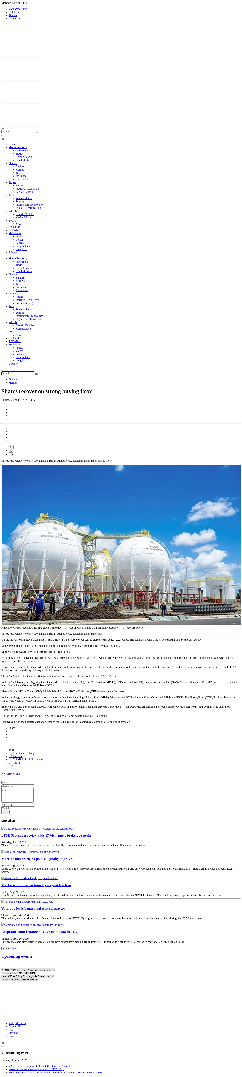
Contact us (14, 18)
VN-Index (14, 762)
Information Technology (29, 204)
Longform (21, 249)
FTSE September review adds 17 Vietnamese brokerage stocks (46, 835)
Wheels (13, 210)
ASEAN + (15, 230)
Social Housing (24, 191)
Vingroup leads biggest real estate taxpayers (33, 908)
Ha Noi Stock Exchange (22, 753)
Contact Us (15, 1026)
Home (12, 144)
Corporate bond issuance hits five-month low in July (39, 932)
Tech (11, 195)
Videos (19, 239)
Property (13, 182)
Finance (13, 163)
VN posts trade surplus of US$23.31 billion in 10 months (40, 1066)
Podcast (20, 242)
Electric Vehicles (25, 214)
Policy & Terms (17, 1023)
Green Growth (24, 156)
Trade (19, 153)
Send (5, 812)
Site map (13, 15)
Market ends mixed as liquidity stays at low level (36, 885)
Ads (11, 1029)
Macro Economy (18, 147)
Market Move (23, 217)
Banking (20, 166)
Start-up (20, 201)
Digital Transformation (28, 207)
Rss (11, 1036)
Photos (19, 236)
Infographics (23, 246)
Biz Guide (14, 226)
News (19, 223)
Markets (20, 169)
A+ (11, 454)
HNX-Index (15, 756)
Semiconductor (24, 198)
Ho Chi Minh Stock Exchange (26, 759)
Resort (19, 185)
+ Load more (9, 948)
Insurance (21, 175)
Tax (18, 172)
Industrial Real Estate (27, 188)
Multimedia (15, 233)
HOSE (12, 765)
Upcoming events (16, 956)
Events (12, 220)
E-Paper (13, 252)
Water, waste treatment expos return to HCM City (36, 1069)
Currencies (22, 179)
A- (11, 447)
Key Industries (24, 159)
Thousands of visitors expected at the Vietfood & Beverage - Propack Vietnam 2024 (55, 1072)
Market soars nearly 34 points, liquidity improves (37, 859)
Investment (22, 150)
